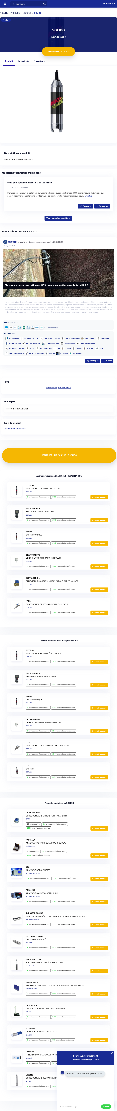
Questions (39, 61)
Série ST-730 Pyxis (16, 353)
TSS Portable (90, 338)
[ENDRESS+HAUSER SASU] (11, 327)
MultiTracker (69, 343)
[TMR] (19, 327)
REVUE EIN (12, 242)
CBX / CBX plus (46, 348)
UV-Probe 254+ (15, 343)
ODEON (52, 353)
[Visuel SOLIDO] (58, 103)
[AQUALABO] (41, 327)
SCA (101, 348)
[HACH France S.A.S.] (6, 327)
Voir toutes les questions (58, 218)
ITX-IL (32, 348)
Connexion (109, 4)
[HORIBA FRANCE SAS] (37, 327)
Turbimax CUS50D (87, 343)
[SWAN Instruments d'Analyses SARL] (28, 327)
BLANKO (90, 348)
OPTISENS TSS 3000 (51, 338)
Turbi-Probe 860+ (52, 343)
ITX (59, 348)
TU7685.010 (77, 353)
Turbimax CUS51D (31, 338)
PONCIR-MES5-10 (36, 353)
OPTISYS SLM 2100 (72, 338)
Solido (68, 348)
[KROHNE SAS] (15, 327)
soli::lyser (105, 338)
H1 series (64, 353)
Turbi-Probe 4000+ (33, 343)
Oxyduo (79, 348)
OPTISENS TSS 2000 (17, 348)
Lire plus (88, 196)
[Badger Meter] (32, 327)
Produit (9, 61)
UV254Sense (14, 338)
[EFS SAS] (24, 327)
